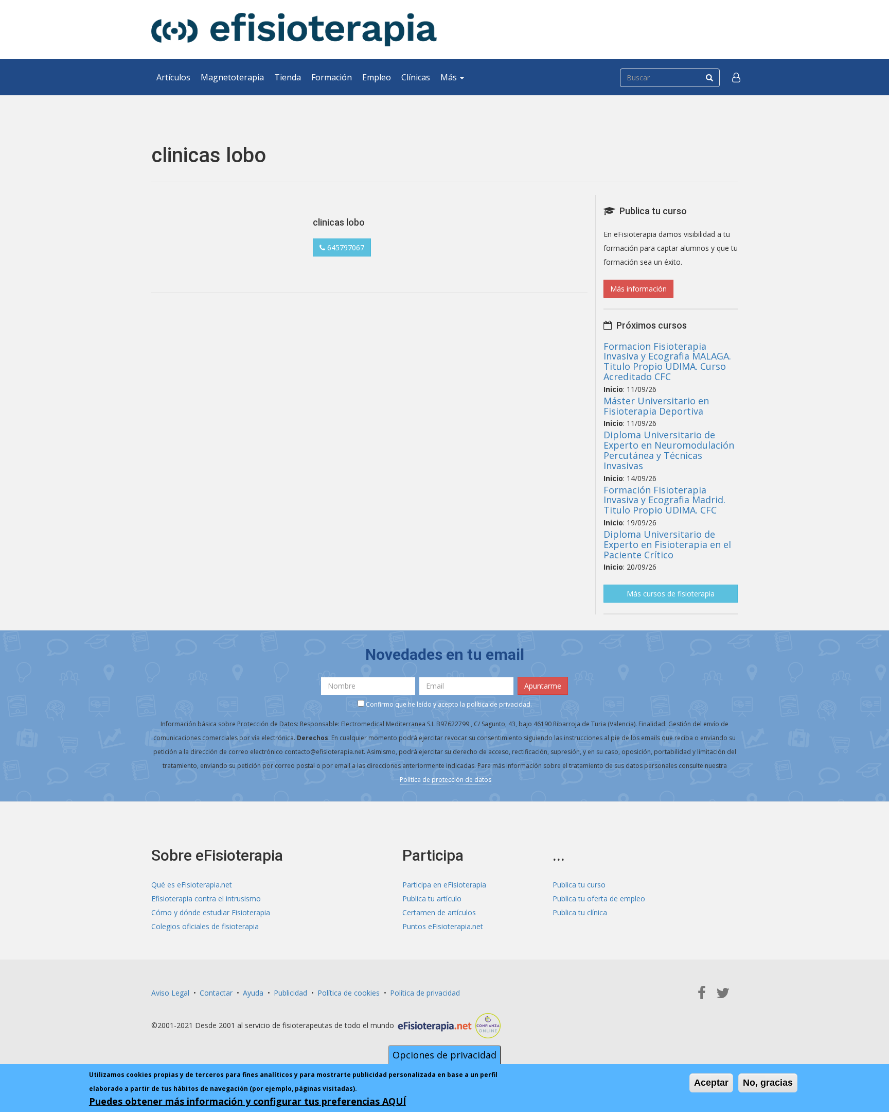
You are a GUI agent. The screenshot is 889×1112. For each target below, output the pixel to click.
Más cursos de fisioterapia (671, 593)
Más (449, 77)
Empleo (376, 77)
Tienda (287, 77)
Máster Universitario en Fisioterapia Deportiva (656, 406)
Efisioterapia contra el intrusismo (206, 898)
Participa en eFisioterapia (444, 884)
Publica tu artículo (431, 898)
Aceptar (711, 1082)
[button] (736, 77)
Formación (331, 77)
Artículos (173, 77)
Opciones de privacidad (444, 1055)
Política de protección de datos (445, 779)
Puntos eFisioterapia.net (442, 926)
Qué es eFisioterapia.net (191, 884)
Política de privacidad (425, 993)
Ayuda (253, 993)
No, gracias (768, 1082)
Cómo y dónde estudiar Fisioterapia (210, 912)
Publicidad (290, 993)
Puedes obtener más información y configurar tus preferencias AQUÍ (247, 1101)
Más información (638, 289)
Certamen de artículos (439, 912)
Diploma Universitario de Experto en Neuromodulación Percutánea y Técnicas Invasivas (668, 450)
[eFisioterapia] (294, 29)
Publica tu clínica (580, 912)
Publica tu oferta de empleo (599, 898)
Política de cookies (348, 993)
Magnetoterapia (232, 77)
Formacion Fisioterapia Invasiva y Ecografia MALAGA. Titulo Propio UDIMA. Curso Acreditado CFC (667, 361)
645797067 (344, 247)
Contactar (216, 993)
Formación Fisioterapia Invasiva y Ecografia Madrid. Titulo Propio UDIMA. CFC (664, 500)
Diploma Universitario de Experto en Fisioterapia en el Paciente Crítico (667, 544)
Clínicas (415, 77)
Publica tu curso (579, 884)
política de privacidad (498, 704)
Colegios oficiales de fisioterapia (205, 926)
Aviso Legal (170, 993)
